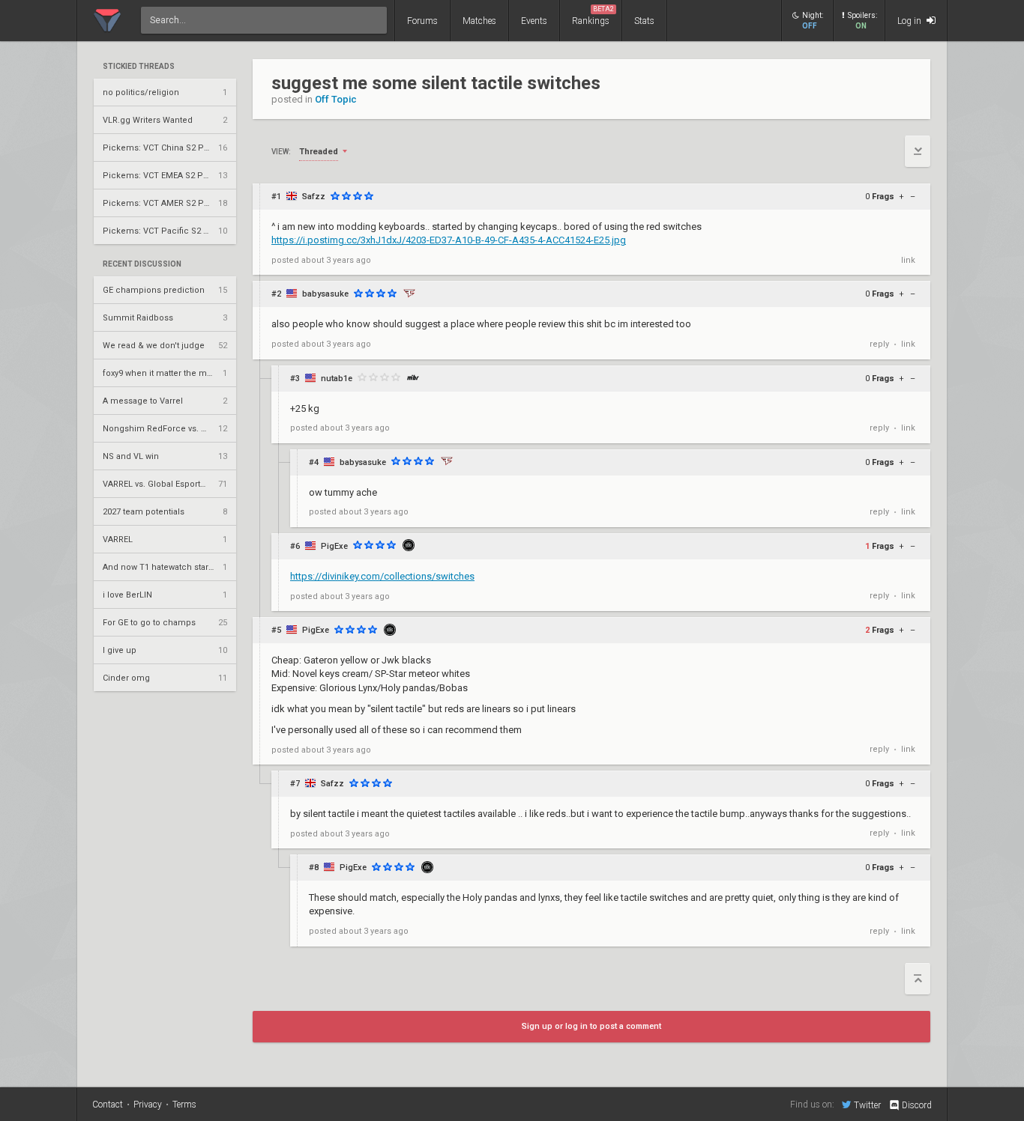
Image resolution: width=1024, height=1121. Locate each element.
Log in (910, 21)
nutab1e (336, 378)
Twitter (867, 1105)
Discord (917, 1105)
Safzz (313, 196)
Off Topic (336, 99)
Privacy (147, 1104)
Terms (184, 1104)
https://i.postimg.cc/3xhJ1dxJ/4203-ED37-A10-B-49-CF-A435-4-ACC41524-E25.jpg (448, 240)
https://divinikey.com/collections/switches (382, 576)
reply (879, 344)
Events (534, 21)
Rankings (593, 15)
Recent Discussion (142, 264)
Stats (644, 21)
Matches (479, 21)
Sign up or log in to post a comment (591, 1026)
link (908, 260)
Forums (422, 21)
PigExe (334, 546)
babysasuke (325, 294)
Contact (107, 1104)
